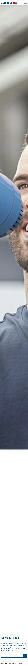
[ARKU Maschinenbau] (9, 3)
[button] (25, 3)
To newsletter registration (10, 655)
